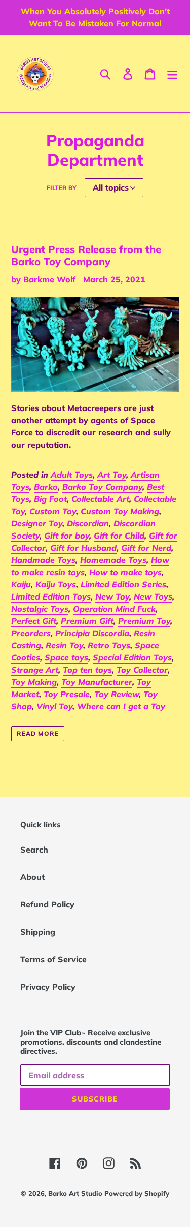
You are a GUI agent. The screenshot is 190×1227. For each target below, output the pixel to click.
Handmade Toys (43, 560)
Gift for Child (119, 535)
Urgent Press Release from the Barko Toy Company (86, 255)
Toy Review (116, 694)
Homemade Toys (113, 560)
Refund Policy (47, 904)
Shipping (37, 932)
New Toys (153, 596)
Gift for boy (66, 535)
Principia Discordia (92, 633)
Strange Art (34, 670)
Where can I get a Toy (121, 706)
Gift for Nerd (146, 548)
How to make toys (125, 572)
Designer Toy (36, 523)
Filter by (62, 188)
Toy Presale (67, 694)
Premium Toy (144, 621)
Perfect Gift (33, 621)
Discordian (88, 523)
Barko (46, 487)
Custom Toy (52, 511)
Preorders (31, 633)
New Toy (112, 596)
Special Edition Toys (132, 657)
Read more (38, 733)
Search (34, 849)
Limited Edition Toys (51, 596)
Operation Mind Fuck (114, 609)
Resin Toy (64, 645)
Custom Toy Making (120, 511)
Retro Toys (109, 645)
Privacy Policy (47, 987)
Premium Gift (87, 621)
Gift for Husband (83, 548)
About (32, 877)
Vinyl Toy (54, 706)
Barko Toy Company (102, 487)
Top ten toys (87, 670)
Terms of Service (53, 959)
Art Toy (111, 474)
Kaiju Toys (55, 584)
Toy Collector (142, 670)
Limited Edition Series (123, 584)
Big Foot (50, 499)
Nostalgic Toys (39, 609)
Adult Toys (72, 474)
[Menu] (172, 73)
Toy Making (34, 682)
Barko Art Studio (76, 1193)
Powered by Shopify (136, 1193)
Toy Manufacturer (96, 682)
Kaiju (21, 584)
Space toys (66, 657)
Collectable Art (100, 499)
